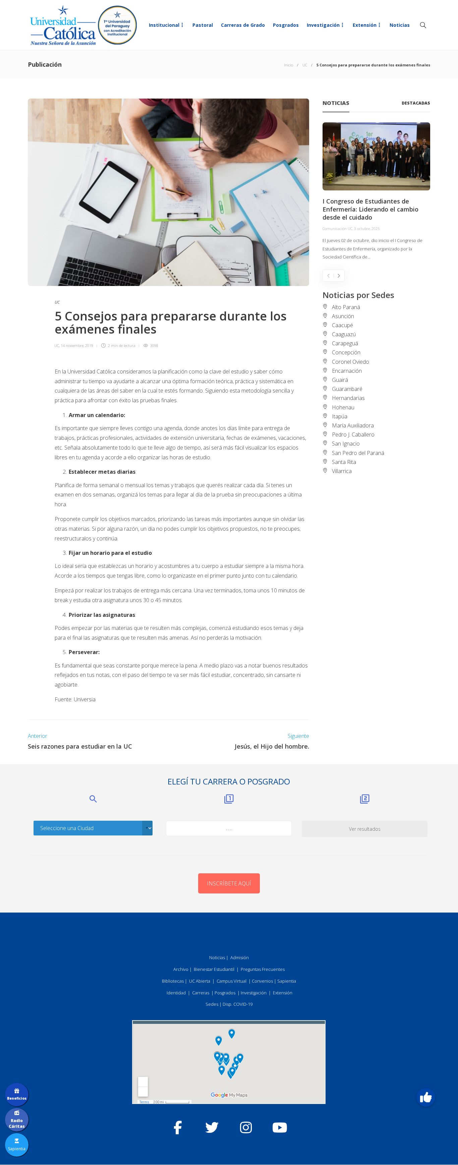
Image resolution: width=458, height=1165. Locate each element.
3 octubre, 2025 (367, 228)
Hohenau (343, 407)
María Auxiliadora (353, 425)
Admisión (239, 957)
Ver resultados (365, 829)
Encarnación (347, 370)
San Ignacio (346, 443)
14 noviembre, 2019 (77, 345)
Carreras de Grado (243, 25)
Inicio (288, 64)
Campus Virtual (231, 981)
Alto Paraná (346, 307)
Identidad (176, 993)
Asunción (343, 316)
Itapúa (339, 416)
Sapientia (286, 981)
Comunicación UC (337, 228)
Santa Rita (344, 462)
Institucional (164, 25)
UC (304, 64)
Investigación (323, 25)
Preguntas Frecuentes (263, 969)
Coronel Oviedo (350, 361)
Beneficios (16, 1098)
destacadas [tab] (416, 103)
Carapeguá (345, 343)
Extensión (365, 25)
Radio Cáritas (17, 1123)
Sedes (212, 1004)
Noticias (400, 25)
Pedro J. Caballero (353, 434)
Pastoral (202, 25)
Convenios (262, 981)
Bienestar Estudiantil (214, 969)
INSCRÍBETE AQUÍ (229, 883)
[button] (425, 1097)
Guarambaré (347, 389)
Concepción (346, 352)
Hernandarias (348, 398)
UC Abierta (199, 981)
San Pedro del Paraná (358, 453)
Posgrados (286, 25)
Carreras (200, 993)
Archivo (180, 969)
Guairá (340, 380)
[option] (376, 191)
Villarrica (342, 471)
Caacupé (342, 325)
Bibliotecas (173, 981)
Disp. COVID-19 (237, 1004)
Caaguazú (344, 334)
